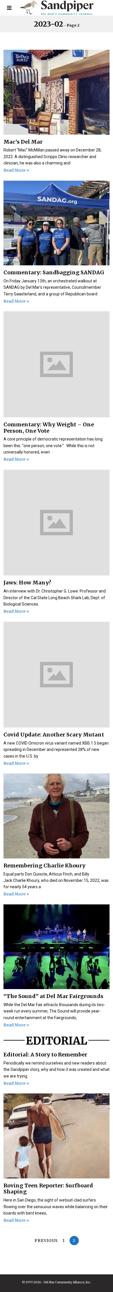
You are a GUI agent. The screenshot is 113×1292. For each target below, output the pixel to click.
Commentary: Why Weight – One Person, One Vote (48, 427)
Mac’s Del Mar (23, 141)
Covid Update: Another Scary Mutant (53, 734)
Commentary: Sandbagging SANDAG (53, 272)
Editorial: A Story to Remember (45, 1054)
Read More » (16, 170)
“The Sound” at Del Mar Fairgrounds (53, 996)
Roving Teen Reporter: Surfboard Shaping (48, 1188)
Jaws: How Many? (27, 582)
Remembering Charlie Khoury (44, 865)
